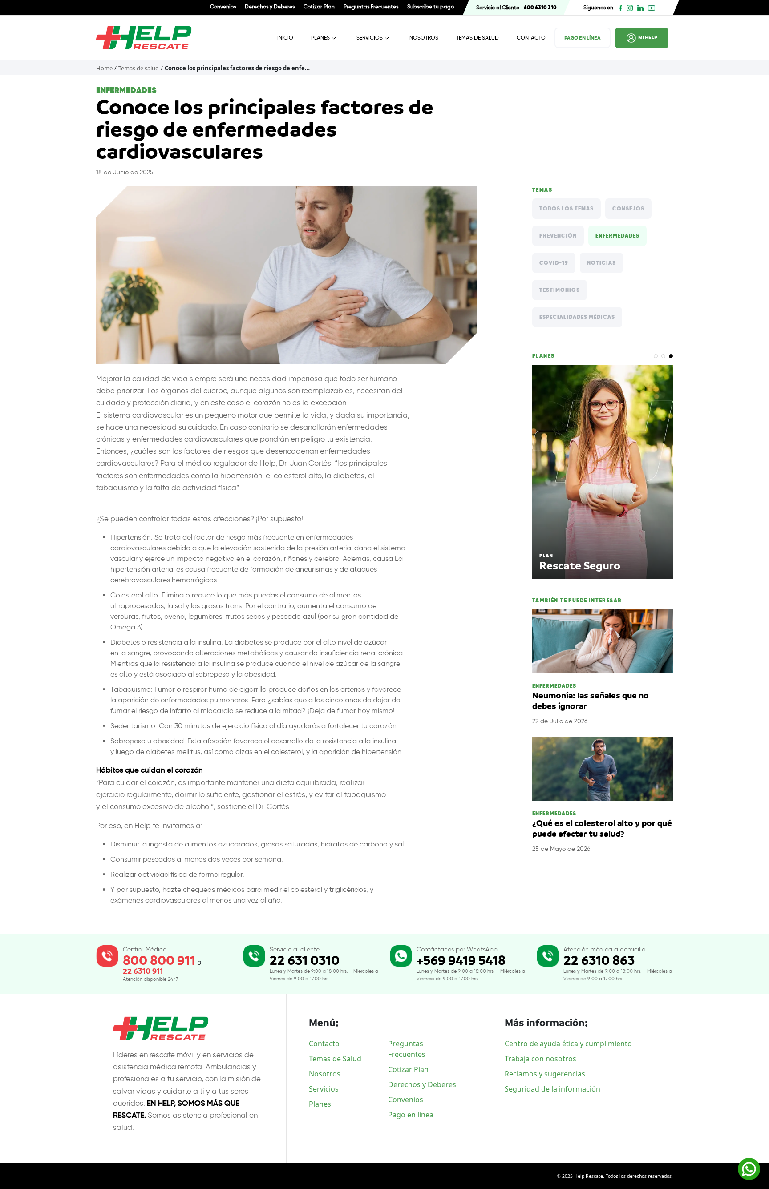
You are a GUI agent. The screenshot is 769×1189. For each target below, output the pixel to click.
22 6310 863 (599, 960)
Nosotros (423, 37)
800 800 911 (159, 960)
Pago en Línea (582, 38)
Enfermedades (617, 235)
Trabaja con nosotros (540, 1059)
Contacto (531, 37)
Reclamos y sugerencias (545, 1074)
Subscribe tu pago (430, 6)
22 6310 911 (143, 971)
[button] (656, 356)
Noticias (601, 262)
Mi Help (647, 37)
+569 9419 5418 (461, 960)
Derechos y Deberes (270, 6)
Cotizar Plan (319, 6)
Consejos (628, 208)
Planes (320, 37)
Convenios (223, 6)
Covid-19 (553, 262)
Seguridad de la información (552, 1089)
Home (104, 68)
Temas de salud (138, 68)
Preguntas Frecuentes (371, 6)
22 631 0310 (305, 960)
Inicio (285, 37)
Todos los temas (566, 208)
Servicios (369, 37)
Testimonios (559, 290)
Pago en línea (410, 1115)
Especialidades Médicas (577, 317)
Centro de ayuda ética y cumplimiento (568, 1043)
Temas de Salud (477, 37)
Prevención (558, 235)
